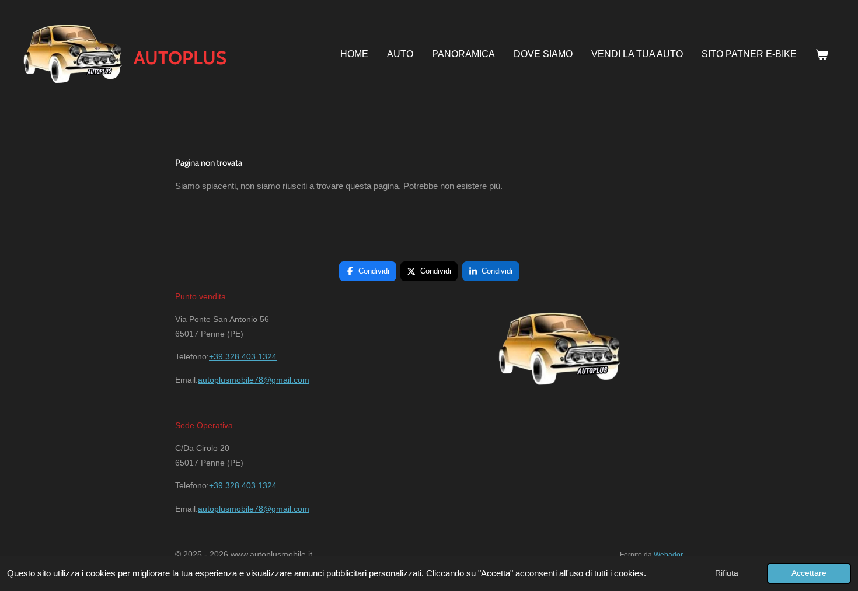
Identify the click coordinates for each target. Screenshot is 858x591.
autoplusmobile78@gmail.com (253, 379)
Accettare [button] (808, 573)
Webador (668, 554)
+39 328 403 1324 (243, 356)
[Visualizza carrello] (822, 55)
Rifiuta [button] (726, 573)
